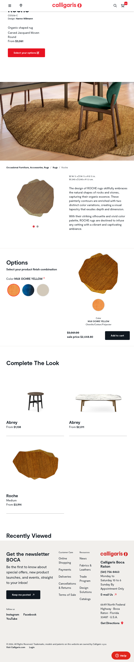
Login (32, 647)
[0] (122, 5)
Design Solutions (86, 589)
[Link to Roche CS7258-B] (35, 467)
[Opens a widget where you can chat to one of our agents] (121, 656)
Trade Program (85, 578)
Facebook (29, 614)
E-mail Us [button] (107, 594)
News (83, 558)
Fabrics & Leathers (86, 567)
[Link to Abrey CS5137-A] (35, 393)
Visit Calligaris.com (15, 647)
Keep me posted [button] (21, 594)
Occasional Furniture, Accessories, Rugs (27, 167)
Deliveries (65, 576)
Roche (12, 495)
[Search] (115, 6)
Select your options (25, 52)
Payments (65, 569)
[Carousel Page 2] (37, 226)
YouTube (11, 618)
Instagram (12, 614)
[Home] (67, 5)
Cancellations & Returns (67, 585)
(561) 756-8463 (109, 571)
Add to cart (117, 335)
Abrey (11, 422)
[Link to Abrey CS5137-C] (98, 393)
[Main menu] (9, 6)
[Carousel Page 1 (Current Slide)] (34, 226)
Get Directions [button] (110, 623)
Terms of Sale (67, 594)
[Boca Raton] (20, 5)
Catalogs (85, 598)
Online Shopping (65, 560)
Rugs (55, 167)
